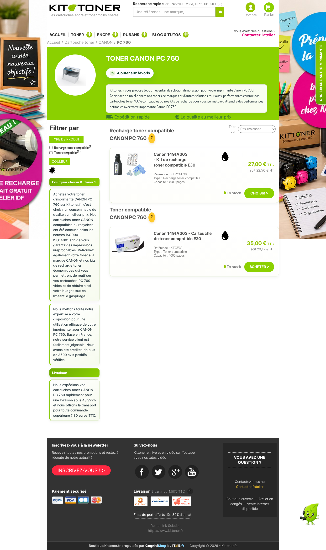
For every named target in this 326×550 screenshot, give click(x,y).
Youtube (192, 472)
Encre (103, 34)
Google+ (175, 472)
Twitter (159, 472)
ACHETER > (259, 266)
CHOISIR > (259, 193)
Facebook (142, 472)
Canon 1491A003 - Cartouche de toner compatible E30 (183, 236)
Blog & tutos (166, 34)
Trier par (232, 129)
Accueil (57, 34)
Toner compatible (66, 152)
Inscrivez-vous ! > (81, 470)
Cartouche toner (79, 42)
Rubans (131, 34)
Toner (77, 34)
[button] (250, 485)
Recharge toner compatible (72, 147)
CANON (106, 42)
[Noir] (52, 170)
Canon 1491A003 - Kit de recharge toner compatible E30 (174, 159)
